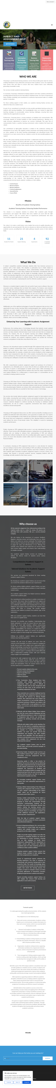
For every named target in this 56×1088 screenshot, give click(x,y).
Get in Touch (10, 44)
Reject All (18, 1082)
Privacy (34, 1078)
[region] (18, 1078)
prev (6, 970)
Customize (9, 1082)
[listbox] (28, 970)
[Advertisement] (28, 10)
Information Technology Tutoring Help (21, 60)
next (50, 970)
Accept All (26, 1082)
